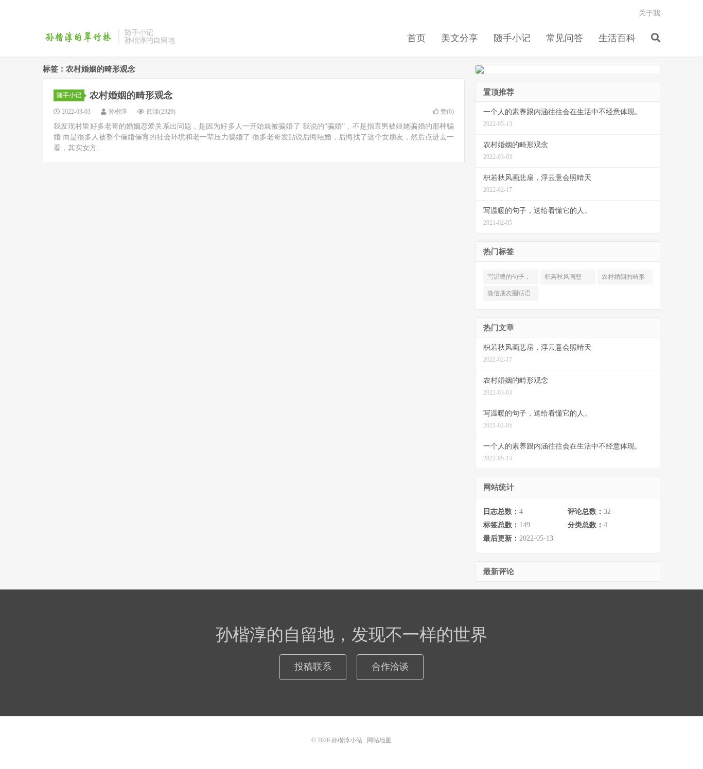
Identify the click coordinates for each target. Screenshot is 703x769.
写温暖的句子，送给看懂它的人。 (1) (509, 278)
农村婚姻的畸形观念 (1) (623, 278)
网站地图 (379, 740)
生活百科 (617, 38)
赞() (447, 111)
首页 (416, 38)
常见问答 (564, 38)
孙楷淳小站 (78, 36)
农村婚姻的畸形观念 (131, 95)
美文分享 (459, 38)
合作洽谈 (390, 666)
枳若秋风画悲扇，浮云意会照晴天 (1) (566, 278)
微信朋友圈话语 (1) (509, 295)
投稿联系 (312, 666)
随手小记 (512, 38)
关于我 (649, 13)
